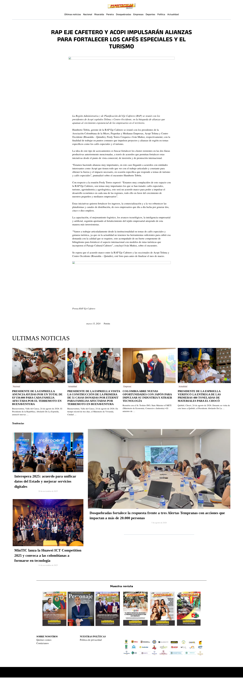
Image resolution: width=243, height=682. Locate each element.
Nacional (16, 386)
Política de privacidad (91, 639)
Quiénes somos (43, 639)
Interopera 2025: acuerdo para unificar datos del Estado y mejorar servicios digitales (45, 481)
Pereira (107, 323)
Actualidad (72, 386)
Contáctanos (42, 643)
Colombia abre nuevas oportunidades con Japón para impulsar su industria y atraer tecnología (147, 396)
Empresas (127, 386)
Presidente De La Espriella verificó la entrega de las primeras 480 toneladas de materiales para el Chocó (199, 396)
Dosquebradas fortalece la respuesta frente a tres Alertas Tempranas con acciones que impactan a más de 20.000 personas (157, 515)
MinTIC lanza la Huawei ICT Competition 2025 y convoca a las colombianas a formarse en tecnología (47, 555)
